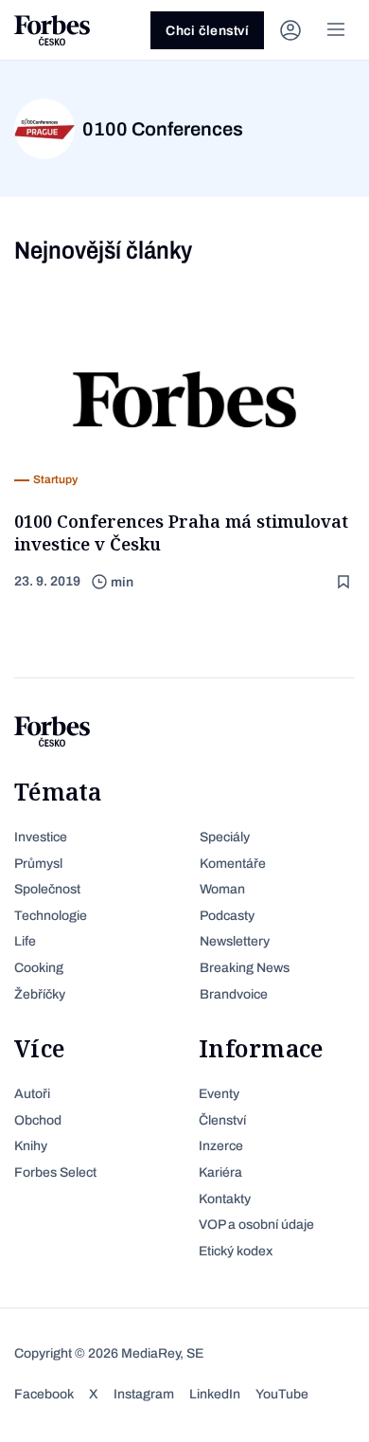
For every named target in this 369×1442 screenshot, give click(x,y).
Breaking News (245, 968)
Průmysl (38, 863)
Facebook (44, 1394)
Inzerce (221, 1146)
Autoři (32, 1094)
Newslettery (235, 941)
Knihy (30, 1146)
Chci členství (207, 31)
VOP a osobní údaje (256, 1224)
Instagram (144, 1394)
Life (25, 941)
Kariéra (220, 1172)
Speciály (225, 837)
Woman (222, 889)
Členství (222, 1120)
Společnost (47, 889)
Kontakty (225, 1199)
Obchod (38, 1120)
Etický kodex (235, 1251)
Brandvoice (234, 994)
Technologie (50, 916)
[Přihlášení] (290, 30)
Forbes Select (55, 1172)
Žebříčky (39, 994)
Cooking (38, 968)
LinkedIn (214, 1394)
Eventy (219, 1094)
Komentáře (233, 863)
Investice (40, 837)
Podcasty (227, 916)
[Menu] (336, 30)
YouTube (281, 1394)
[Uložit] (345, 582)
